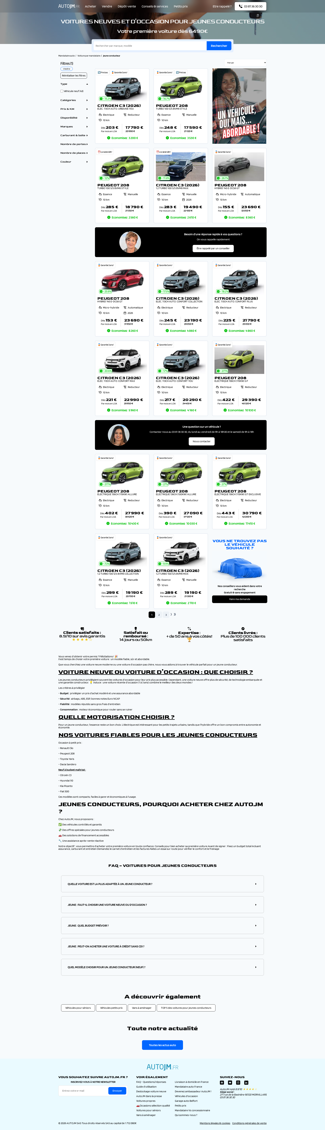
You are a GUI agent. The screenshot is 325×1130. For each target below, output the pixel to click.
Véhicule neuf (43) (73, 91)
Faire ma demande (239, 599)
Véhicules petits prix (111, 1007)
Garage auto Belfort (186, 1100)
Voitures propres (145, 1100)
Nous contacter (202, 441)
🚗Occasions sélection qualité (153, 1105)
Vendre (107, 6)
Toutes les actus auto (162, 1045)
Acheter (90, 6)
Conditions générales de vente (249, 1123)
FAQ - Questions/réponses (151, 1081)
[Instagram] (238, 1083)
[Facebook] (222, 1083)
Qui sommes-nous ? (186, 1115)
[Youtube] (230, 1083)
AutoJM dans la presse (149, 1096)
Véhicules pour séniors (78, 1007)
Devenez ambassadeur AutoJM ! (193, 1091)
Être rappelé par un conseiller (213, 248)
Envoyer (117, 1090)
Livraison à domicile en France (192, 1081)
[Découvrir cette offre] (122, 106)
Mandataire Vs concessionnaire (192, 1110)
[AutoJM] (68, 6)
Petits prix (181, 6)
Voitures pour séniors (148, 1110)
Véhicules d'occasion (186, 1096)
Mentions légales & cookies (215, 1123)
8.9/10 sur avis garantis (82, 638)
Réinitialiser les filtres (73, 75)
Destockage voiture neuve (151, 1091)
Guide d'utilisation (146, 1086)
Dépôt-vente (127, 6)
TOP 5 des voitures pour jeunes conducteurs (186, 1007)
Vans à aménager (141, 1007)
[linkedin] (246, 1083)
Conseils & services (155, 6)
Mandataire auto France (188, 1086)
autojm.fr (162, 1067)
